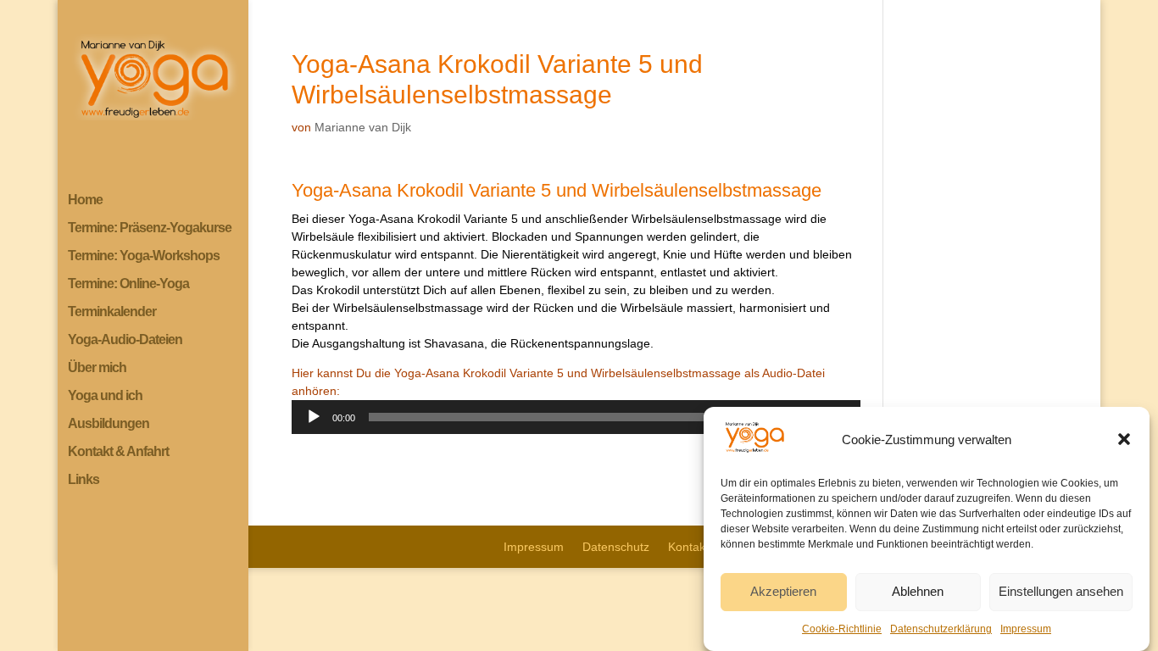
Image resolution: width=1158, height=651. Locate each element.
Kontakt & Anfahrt (118, 452)
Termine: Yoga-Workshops (144, 256)
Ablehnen (918, 592)
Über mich (97, 368)
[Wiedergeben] (313, 417)
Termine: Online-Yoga (128, 284)
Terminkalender (112, 312)
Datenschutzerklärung (941, 629)
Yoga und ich (105, 396)
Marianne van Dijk (363, 127)
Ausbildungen (108, 424)
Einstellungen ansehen (1061, 592)
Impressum (1025, 629)
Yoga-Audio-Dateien (125, 340)
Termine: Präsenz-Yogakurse (149, 228)
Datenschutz (615, 547)
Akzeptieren (783, 592)
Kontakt (688, 547)
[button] (1124, 439)
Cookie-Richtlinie (842, 629)
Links (83, 480)
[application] (576, 417)
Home (85, 200)
